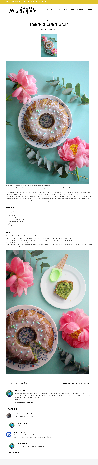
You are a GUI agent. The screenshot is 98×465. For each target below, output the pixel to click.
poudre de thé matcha (19, 226)
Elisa (15, 432)
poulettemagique (22, 423)
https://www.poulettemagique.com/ (24, 402)
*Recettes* (49, 20)
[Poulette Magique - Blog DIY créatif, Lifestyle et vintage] (22, 9)
